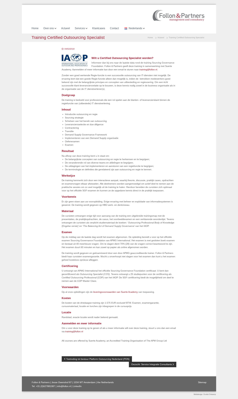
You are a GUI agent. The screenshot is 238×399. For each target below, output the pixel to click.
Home (35, 28)
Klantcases (98, 28)
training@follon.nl (148, 69)
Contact (114, 28)
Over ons (48, 28)
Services (80, 28)
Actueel (65, 28)
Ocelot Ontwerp (209, 394)
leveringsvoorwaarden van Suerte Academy (115, 292)
